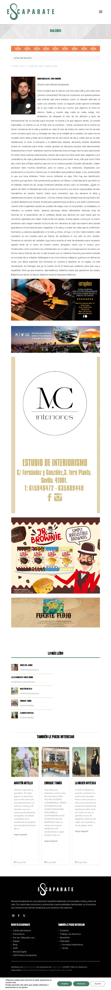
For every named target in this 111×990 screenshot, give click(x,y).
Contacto (64, 930)
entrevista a (34, 670)
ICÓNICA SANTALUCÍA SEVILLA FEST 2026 (86, 806)
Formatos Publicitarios (72, 944)
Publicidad (64, 941)
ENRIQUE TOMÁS (26, 701)
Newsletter (65, 937)
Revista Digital (20, 951)
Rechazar (81, 983)
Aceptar (64, 983)
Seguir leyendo (20, 841)
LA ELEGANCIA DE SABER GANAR (22, 677)
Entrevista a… (19, 934)
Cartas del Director (22, 930)
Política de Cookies (63, 970)
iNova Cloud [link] (29, 967)
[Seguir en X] (24, 915)
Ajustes (97, 983)
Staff (15, 948)
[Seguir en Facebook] (19, 915)
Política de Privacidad (32, 970)
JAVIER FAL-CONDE (26, 665)
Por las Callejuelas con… (24, 937)
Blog (32, 705)
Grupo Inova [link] (57, 967)
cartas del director (23, 58)
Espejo (16, 941)
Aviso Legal (48, 970)
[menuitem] (100, 13)
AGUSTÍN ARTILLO (26, 689)
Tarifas (65, 948)
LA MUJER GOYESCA (27, 713)
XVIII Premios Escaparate (25, 955)
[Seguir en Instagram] (13, 915)
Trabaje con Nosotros (70, 934)
